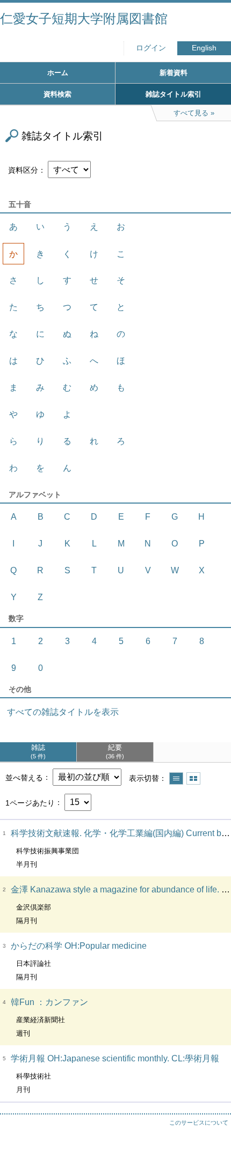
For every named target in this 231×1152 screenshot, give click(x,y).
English (204, 48)
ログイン (151, 48)
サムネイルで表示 (193, 778)
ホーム (57, 73)
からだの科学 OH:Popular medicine (79, 945)
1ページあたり (30, 802)
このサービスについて (198, 1122)
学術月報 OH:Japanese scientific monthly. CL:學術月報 (115, 1058)
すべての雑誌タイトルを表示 (63, 712)
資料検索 (57, 94)
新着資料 (173, 73)
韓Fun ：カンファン (49, 1002)
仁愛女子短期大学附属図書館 (84, 18)
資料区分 (23, 170)
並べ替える (24, 777)
